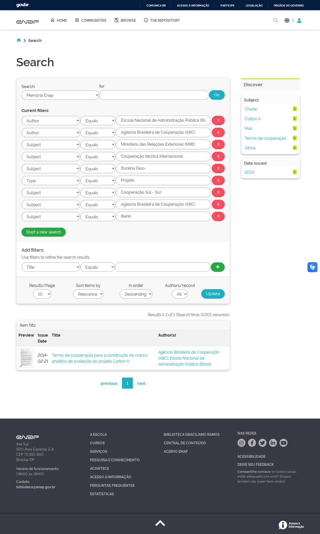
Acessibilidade (252, 456)
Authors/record (180, 285)
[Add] (218, 267)
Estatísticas (102, 493)
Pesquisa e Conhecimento (115, 459)
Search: (28, 86)
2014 (249, 172)
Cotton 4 (252, 118)
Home (62, 20)
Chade (251, 108)
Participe (227, 5)
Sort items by (88, 285)
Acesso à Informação (110, 476)
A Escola (98, 434)
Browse (128, 20)
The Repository (165, 20)
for (101, 86)
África (250, 147)
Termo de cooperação (265, 138)
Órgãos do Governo (289, 5)
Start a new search (43, 231)
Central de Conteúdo (185, 442)
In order (136, 285)
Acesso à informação (193, 5)
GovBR (22, 5)
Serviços (98, 451)
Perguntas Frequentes (112, 485)
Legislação (254, 5)
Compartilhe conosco (254, 471)
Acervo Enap (176, 451)
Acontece (99, 468)
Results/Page (42, 285)
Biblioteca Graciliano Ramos (192, 434)
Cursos (97, 442)
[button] (286, 20)
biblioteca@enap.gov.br (35, 486)
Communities (93, 20)
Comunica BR (156, 5)
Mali (248, 128)
